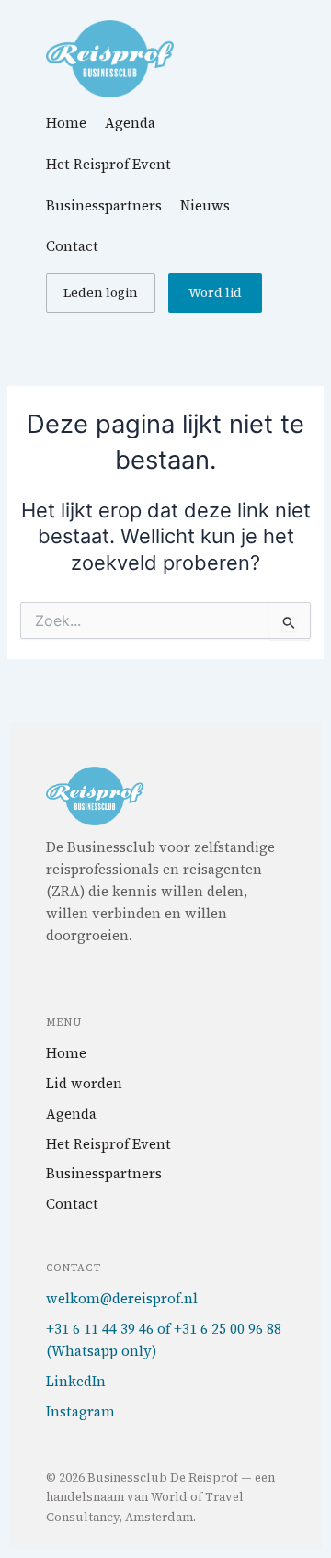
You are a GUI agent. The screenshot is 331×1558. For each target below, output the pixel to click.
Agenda (130, 122)
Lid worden (84, 1083)
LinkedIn (76, 1381)
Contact (72, 246)
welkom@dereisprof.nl (122, 1298)
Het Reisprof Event (108, 164)
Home (66, 122)
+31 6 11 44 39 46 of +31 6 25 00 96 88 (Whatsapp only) (163, 1340)
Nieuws (205, 205)
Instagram (80, 1411)
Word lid (215, 292)
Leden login (100, 292)
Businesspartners (104, 205)
